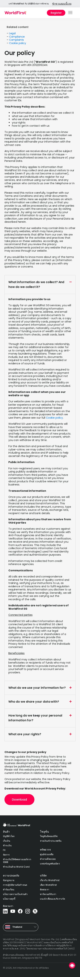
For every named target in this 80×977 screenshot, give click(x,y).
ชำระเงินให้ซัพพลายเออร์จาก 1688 (17, 861)
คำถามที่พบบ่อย (48, 859)
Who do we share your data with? (33, 701)
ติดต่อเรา (44, 889)
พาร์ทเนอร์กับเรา (48, 894)
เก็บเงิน (6, 840)
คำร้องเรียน (8, 889)
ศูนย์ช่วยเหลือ (46, 854)
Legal (12, 33)
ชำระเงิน (7, 845)
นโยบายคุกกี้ (9, 898)
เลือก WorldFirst (48, 884)
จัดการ (6, 854)
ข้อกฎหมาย (8, 880)
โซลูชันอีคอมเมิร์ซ (49, 836)
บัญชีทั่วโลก (9, 836)
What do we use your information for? (37, 688)
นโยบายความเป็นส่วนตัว (15, 894)
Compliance (17, 37)
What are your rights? (24, 734)
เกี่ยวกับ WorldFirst (50, 880)
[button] (70, 13)
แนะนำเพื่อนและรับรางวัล (52, 898)
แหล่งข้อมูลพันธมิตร (50, 863)
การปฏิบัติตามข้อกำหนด (15, 884)
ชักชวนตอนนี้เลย (61, 4)
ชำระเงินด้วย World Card (16, 866)
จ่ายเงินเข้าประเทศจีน (50, 840)
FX (4, 850)
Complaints (16, 40)
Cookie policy (17, 43)
